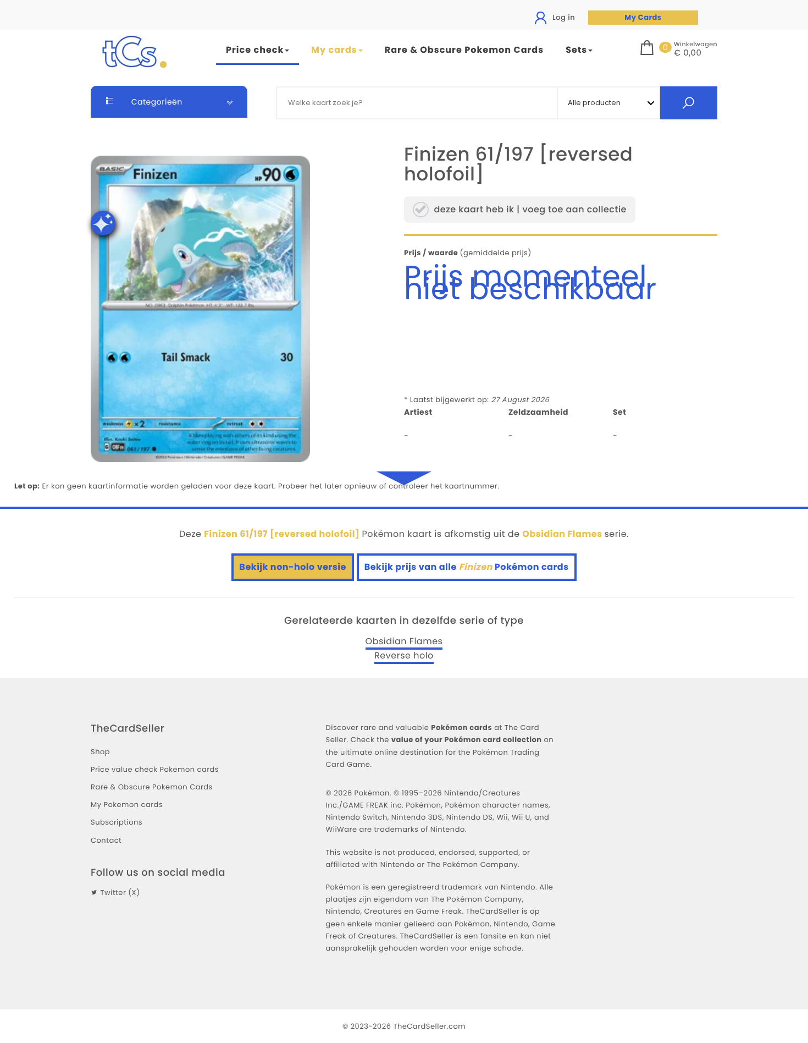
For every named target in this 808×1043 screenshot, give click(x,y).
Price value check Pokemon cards (155, 769)
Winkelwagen (695, 44)
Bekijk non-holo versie (292, 567)
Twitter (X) (120, 892)
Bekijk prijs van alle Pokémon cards (466, 567)
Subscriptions (116, 822)
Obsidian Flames (404, 641)
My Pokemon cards (127, 804)
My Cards (642, 17)
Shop (100, 751)
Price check (255, 49)
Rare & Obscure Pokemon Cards (464, 49)
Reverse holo (404, 656)
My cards (334, 49)
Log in (562, 17)
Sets (576, 49)
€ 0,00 (687, 53)
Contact (106, 840)
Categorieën (155, 101)
